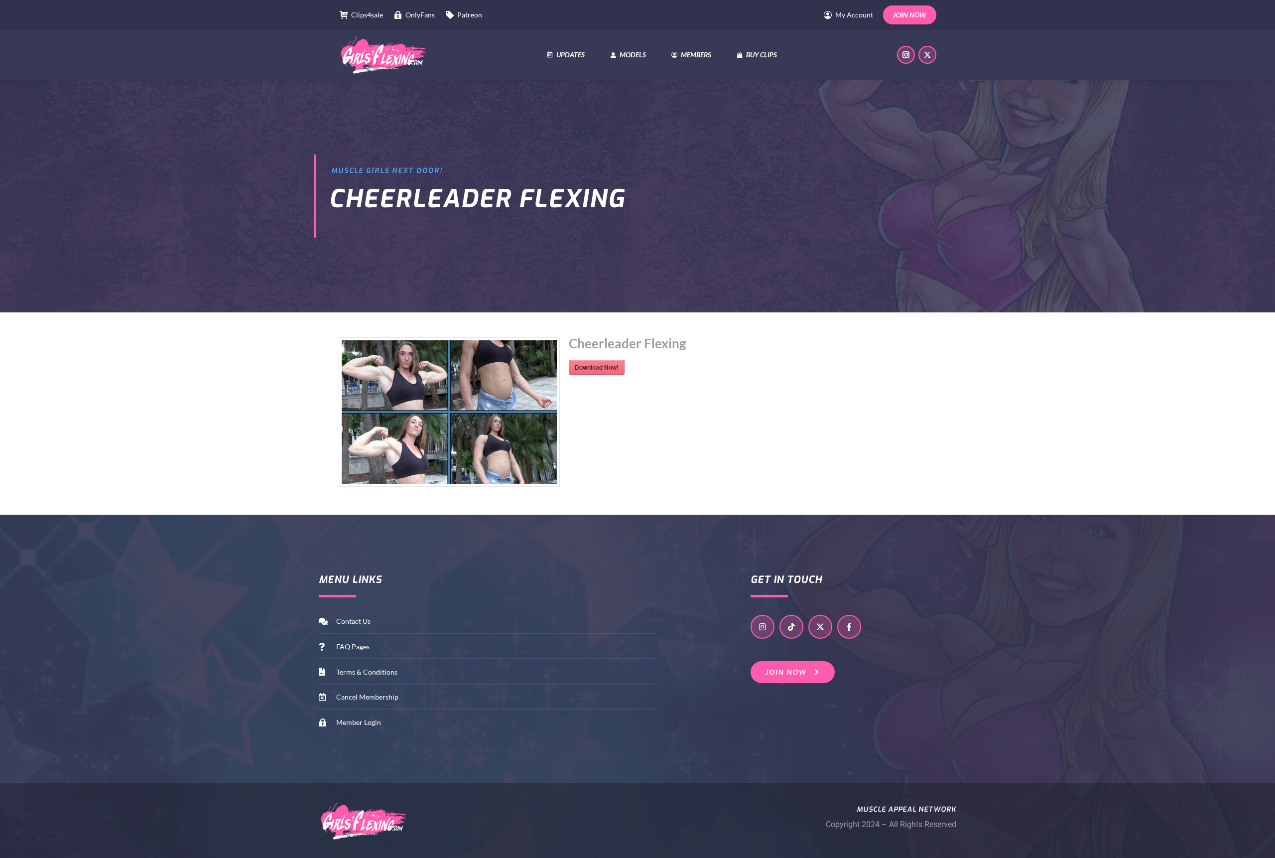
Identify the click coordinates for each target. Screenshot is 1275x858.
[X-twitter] (820, 627)
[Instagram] (762, 627)
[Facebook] (849, 627)
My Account (854, 14)
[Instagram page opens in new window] (906, 55)
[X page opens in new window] (927, 55)
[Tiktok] (791, 627)
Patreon (469, 14)
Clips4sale (367, 14)
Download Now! (597, 367)
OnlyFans (420, 14)
